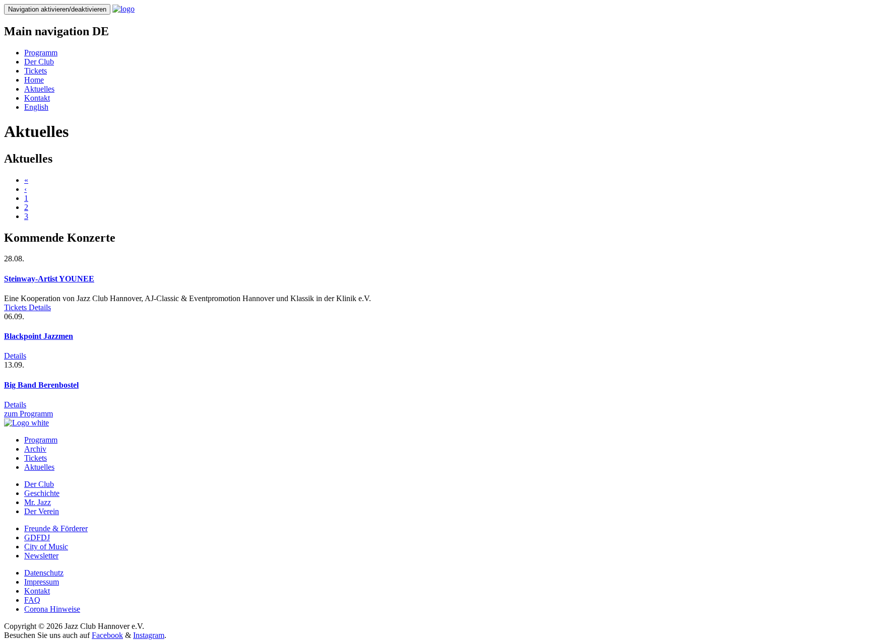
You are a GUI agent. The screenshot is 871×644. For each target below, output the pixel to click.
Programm (40, 52)
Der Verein (41, 511)
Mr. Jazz (37, 502)
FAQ (32, 600)
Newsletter (41, 555)
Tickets (35, 70)
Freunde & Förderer (56, 528)
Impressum (41, 582)
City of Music (46, 546)
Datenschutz (44, 572)
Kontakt (37, 98)
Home (34, 80)
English (36, 107)
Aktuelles (39, 89)
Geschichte (41, 493)
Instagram (148, 635)
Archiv (35, 449)
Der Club (39, 61)
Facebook (107, 635)
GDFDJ (37, 537)
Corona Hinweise (52, 609)
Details (40, 307)
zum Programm (28, 413)
